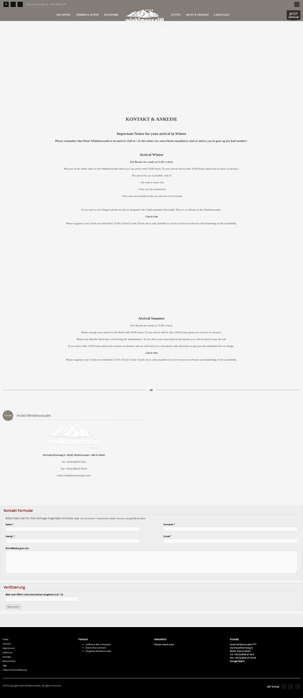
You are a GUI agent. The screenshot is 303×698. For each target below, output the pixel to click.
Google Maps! (237, 661)
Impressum (9, 648)
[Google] (297, 686)
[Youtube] (290, 686)
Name (10, 524)
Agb (5, 665)
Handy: (10, 536)
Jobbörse (7, 652)
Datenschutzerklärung (14, 669)
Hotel (5, 639)
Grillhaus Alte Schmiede (98, 644)
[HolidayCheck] (20, 4)
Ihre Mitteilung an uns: (17, 548)
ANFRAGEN (293, 15)
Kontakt (7, 656)
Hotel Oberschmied (95, 647)
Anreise (7, 643)
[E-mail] (6, 4)
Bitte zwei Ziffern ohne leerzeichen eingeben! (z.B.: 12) (34, 594)
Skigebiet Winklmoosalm (98, 651)
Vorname (169, 524)
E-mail (167, 536)
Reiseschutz (9, 661)
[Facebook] (13, 4)
